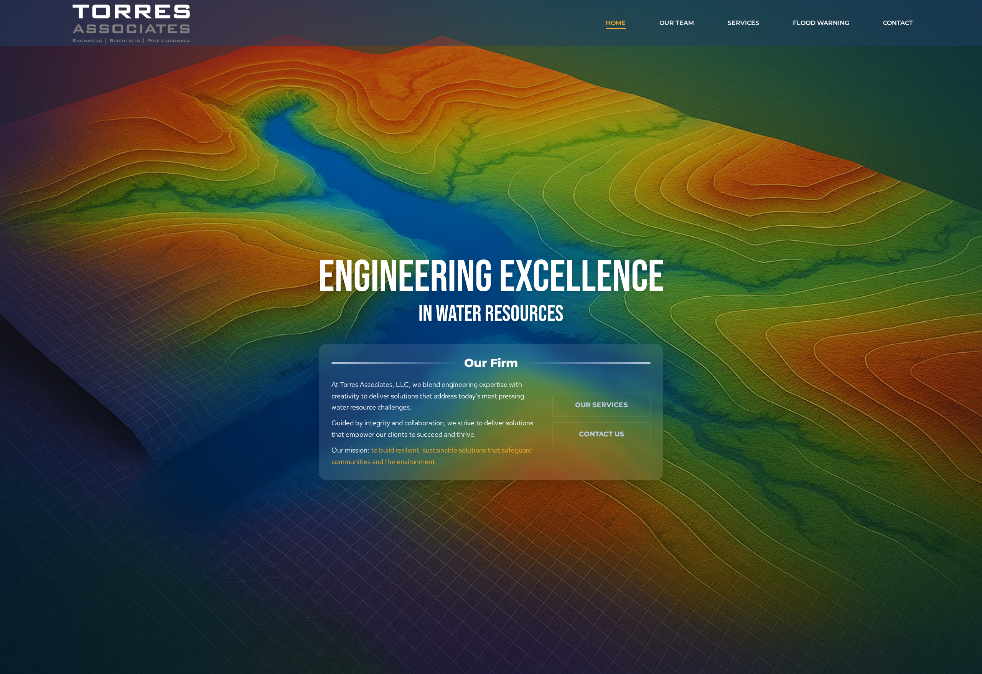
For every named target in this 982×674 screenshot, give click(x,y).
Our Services (601, 404)
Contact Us (601, 434)
